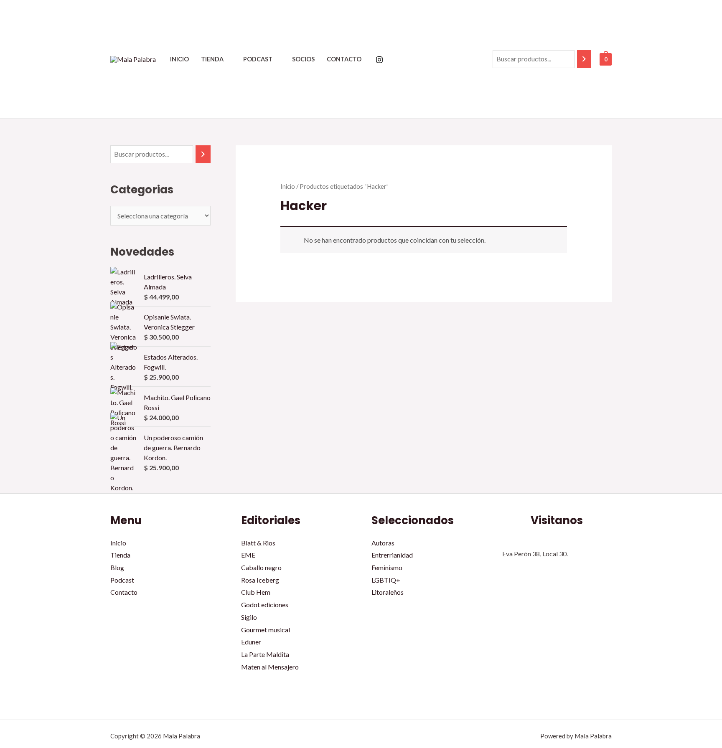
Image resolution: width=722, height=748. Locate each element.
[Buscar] (584, 59)
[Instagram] (379, 59)
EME (248, 555)
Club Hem (255, 592)
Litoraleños (387, 592)
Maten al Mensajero (270, 667)
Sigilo (249, 617)
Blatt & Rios (258, 543)
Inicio (179, 59)
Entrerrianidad (392, 555)
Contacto (344, 59)
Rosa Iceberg (260, 580)
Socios (303, 59)
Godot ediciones (264, 605)
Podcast (257, 59)
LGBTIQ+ (385, 580)
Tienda (212, 59)
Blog (117, 567)
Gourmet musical (265, 630)
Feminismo (386, 567)
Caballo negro (261, 567)
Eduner (251, 642)
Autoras (382, 543)
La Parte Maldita (265, 654)
